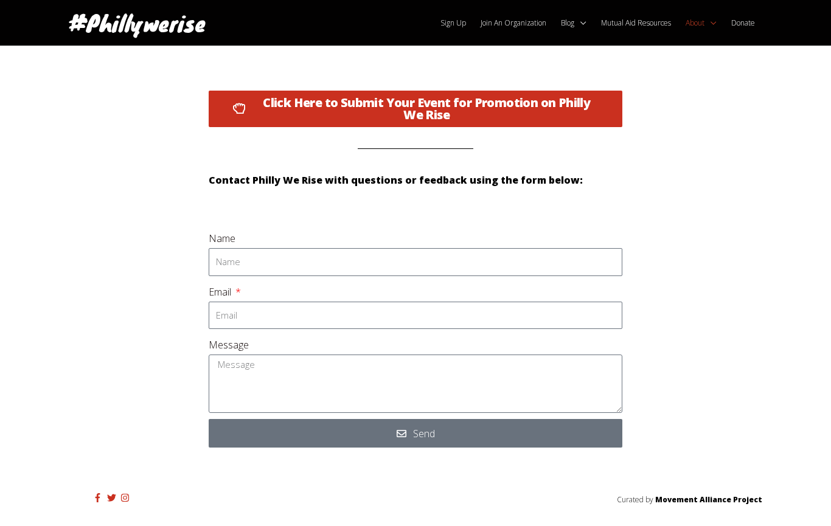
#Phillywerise (137, 22)
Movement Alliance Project (708, 499)
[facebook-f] (99, 497)
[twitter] (113, 497)
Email (221, 292)
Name (222, 238)
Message (229, 344)
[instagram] (126, 497)
